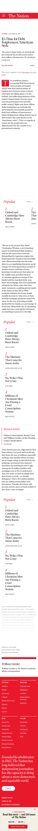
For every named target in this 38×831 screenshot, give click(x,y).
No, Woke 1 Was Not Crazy (14, 379)
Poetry (4, 708)
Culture (4, 697)
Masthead (23, 690)
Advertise (5, 729)
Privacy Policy (7, 798)
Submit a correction (9, 647)
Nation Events (7, 733)
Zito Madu (8, 386)
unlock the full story (18, 826)
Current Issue (25, 686)
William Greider (7, 65)
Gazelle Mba (9, 227)
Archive (23, 693)
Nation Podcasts (8, 744)
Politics (4, 686)
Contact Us (6, 726)
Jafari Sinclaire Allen (13, 368)
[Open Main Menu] (3, 16)
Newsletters (6, 748)
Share (32, 65)
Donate (8, 788)
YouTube (23, 733)
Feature (4, 34)
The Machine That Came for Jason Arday (13, 360)
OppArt (4, 704)
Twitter (23, 726)
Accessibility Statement (11, 805)
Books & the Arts (8, 701)
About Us (5, 722)
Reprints (23, 703)
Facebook (23, 722)
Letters (4, 712)
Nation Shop (6, 737)
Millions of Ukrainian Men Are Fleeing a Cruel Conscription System (14, 403)
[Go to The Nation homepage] (19, 15)
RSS (21, 737)
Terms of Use (6, 801)
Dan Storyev (9, 417)
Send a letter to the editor (11, 650)
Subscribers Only (19, 812)
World (4, 690)
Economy (5, 693)
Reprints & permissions (10, 652)
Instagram (24, 729)
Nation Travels (7, 740)
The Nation (8, 444)
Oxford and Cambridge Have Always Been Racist (14, 217)
